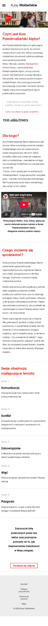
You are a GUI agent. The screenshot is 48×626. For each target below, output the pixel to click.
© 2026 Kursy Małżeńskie (23, 608)
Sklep (24, 603)
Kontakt (24, 584)
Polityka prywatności (24, 590)
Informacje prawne (24, 597)
